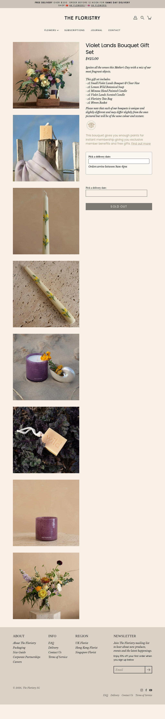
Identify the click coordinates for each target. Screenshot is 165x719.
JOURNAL (96, 30)
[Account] (135, 17)
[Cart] (149, 17)
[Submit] (148, 669)
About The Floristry (24, 643)
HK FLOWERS (77, 5)
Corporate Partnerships (26, 657)
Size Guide (19, 652)
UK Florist (81, 643)
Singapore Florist (85, 652)
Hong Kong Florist (86, 647)
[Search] (142, 17)
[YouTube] (150, 690)
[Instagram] (141, 690)
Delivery (53, 647)
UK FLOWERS (99, 5)
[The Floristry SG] (83, 18)
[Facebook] (146, 690)
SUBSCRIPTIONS (74, 30)
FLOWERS (50, 30)
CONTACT (114, 30)
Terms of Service (57, 657)
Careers (17, 661)
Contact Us (54, 652)
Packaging (19, 647)
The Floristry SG (31, 688)
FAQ (51, 643)
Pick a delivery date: (99, 156)
